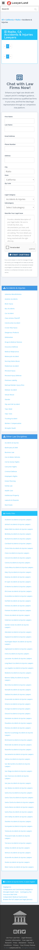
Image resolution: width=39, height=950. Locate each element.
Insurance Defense (11, 347)
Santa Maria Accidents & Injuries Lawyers (19, 807)
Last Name (8, 125)
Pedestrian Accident (12, 366)
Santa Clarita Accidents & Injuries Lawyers (19, 802)
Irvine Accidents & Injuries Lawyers (17, 654)
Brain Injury (9, 304)
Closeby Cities (10, 513)
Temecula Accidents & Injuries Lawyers (18, 831)
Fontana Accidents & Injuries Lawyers (18, 606)
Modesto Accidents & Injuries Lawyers (18, 673)
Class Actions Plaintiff (12, 318)
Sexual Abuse (9, 395)
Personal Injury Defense (13, 376)
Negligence (7, 887)
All (3, 20)
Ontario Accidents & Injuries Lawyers (17, 704)
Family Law (8, 486)
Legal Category (10, 195)
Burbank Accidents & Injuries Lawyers (18, 539)
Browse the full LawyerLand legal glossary (17, 899)
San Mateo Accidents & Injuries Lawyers (19, 788)
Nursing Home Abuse (12, 361)
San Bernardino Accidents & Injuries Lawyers (17, 765)
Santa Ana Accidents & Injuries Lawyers (18, 793)
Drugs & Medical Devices (13, 342)
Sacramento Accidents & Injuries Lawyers (19, 754)
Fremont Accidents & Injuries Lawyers (18, 610)
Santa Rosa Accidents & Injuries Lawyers (19, 812)
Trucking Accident (11, 419)
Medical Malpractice (12, 352)
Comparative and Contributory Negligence (18, 889)
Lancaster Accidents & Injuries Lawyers (18, 658)
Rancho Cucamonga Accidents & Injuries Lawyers (19, 734)
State (6, 175)
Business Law (9, 452)
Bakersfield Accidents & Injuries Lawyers (19, 529)
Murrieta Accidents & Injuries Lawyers (18, 685)
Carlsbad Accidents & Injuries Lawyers (18, 543)
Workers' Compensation (13, 423)
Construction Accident (12, 323)
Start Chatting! (21, 254)
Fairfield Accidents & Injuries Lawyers (18, 601)
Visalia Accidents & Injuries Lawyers (17, 862)
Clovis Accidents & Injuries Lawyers (17, 553)
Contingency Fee (26, 892)
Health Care (9, 491)
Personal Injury (10, 371)
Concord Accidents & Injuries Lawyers (18, 558)
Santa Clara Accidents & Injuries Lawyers (19, 798)
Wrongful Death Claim (11, 892)
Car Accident (9, 313)
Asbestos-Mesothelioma (13, 294)
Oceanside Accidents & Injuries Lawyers (19, 699)
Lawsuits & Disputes (12, 500)
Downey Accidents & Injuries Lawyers (18, 577)
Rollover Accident (11, 390)
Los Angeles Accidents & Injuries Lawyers (19, 668)
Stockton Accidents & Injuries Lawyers (18, 821)
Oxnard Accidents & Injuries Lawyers (17, 714)
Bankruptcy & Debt (11, 448)
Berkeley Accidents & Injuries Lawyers (18, 534)
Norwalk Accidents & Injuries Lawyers (18, 690)
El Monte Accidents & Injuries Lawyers (18, 587)
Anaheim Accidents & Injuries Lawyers (18, 520)
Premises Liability (11, 380)
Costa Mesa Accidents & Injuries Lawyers (19, 567)
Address (8, 156)
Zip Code (8, 183)
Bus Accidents (10, 309)
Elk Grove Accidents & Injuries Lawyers (18, 591)
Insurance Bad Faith (10, 894)
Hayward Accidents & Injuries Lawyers (18, 637)
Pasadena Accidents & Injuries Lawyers (18, 723)
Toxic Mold (8, 409)
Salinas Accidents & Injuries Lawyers (17, 759)
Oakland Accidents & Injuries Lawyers (18, 694)
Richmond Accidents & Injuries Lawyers (18, 740)
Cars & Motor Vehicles (12, 457)
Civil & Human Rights (12, 462)
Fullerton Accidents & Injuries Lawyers (18, 620)
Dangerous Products (12, 332)
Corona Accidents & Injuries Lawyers (17, 563)
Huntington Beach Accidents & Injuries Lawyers (18, 643)
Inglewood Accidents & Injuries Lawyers (18, 649)
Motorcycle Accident (12, 356)
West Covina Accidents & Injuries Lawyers (19, 867)
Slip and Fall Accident (12, 404)
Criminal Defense (11, 471)
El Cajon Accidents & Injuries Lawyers (18, 582)
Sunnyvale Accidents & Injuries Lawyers (18, 826)
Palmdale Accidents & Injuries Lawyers (18, 718)
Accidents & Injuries (15, 288)
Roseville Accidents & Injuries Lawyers (18, 750)
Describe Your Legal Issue (14, 213)
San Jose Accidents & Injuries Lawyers (18, 783)
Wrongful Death (10, 428)
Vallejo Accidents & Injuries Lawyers (17, 848)
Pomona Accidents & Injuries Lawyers (18, 728)
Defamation (9, 337)
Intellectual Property (12, 495)
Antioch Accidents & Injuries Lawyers (17, 524)
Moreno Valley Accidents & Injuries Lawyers (17, 679)
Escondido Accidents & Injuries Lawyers (18, 596)
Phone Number (10, 144)
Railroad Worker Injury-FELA (14, 385)
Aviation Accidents (11, 299)
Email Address (10, 136)
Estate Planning (10, 481)
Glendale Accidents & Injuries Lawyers (18, 632)
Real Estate (8, 505)
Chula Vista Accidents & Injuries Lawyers (19, 548)
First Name (9, 117)
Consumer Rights (11, 467)
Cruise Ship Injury (11, 328)
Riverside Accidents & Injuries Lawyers (18, 745)
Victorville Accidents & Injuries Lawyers (18, 857)
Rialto (17, 20)
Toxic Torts (8, 414)
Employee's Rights (11, 476)
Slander (7, 399)
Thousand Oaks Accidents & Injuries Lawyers (17, 837)
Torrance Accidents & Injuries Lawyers (18, 843)
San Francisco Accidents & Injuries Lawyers (17, 777)
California (10, 20)
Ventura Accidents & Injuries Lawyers (18, 853)
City (6, 167)
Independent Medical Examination (15, 897)
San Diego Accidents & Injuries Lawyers (18, 771)
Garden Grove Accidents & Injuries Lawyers (17, 626)
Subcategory (9, 203)
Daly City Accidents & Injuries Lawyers (18, 572)
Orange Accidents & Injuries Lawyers (17, 709)
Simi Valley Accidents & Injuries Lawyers (19, 817)
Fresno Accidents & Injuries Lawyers (17, 615)
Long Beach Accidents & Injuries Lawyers (19, 663)
